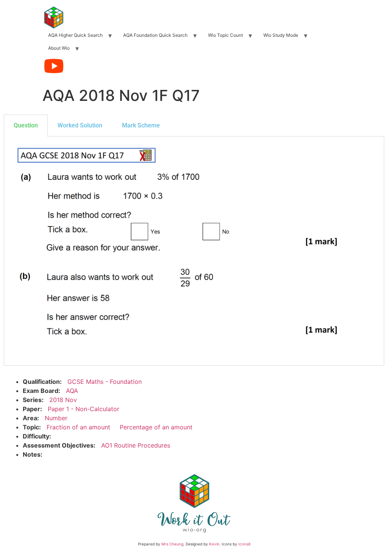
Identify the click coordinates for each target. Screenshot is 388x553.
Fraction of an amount (78, 427)
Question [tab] (26, 125)
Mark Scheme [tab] (141, 125)
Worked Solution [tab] (80, 125)
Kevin (214, 544)
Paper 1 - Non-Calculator (83, 409)
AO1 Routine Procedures (135, 445)
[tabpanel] (194, 251)
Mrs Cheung (172, 544)
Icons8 (244, 544)
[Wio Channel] (53, 66)
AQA (72, 390)
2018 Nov (63, 400)
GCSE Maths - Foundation (104, 381)
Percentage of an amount (156, 427)
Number (56, 418)
